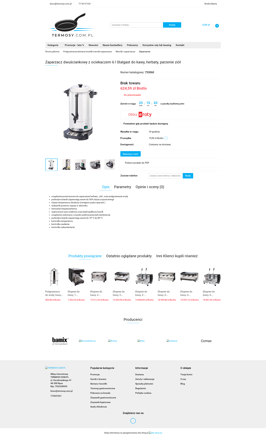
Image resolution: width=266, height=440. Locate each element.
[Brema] (89, 341)
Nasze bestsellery (112, 45)
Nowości (93, 45)
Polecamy (132, 45)
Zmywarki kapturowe (100, 402)
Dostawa (139, 374)
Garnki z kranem (98, 379)
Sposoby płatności (144, 383)
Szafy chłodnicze (98, 406)
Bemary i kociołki (98, 383)
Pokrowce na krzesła (100, 393)
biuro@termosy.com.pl (61, 391)
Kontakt (180, 45)
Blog (182, 383)
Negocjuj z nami (130, 154)
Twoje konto (186, 374)
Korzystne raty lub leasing (157, 45)
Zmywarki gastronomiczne (103, 397)
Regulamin (140, 388)
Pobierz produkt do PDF (137, 162)
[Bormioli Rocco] (60, 341)
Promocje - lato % (74, 45)
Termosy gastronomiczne (102, 388)
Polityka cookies (143, 393)
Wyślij (188, 175)
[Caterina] (147, 341)
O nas (183, 379)
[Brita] (118, 341)
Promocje (95, 374)
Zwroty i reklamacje (144, 379)
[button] (102, 368)
